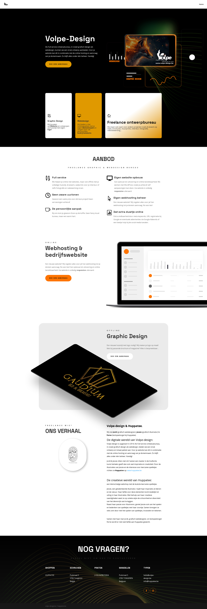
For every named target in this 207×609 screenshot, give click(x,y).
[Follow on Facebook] (146, 591)
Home (201, 4)
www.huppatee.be (134, 470)
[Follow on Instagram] (153, 591)
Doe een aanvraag (58, 64)
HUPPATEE (49, 575)
